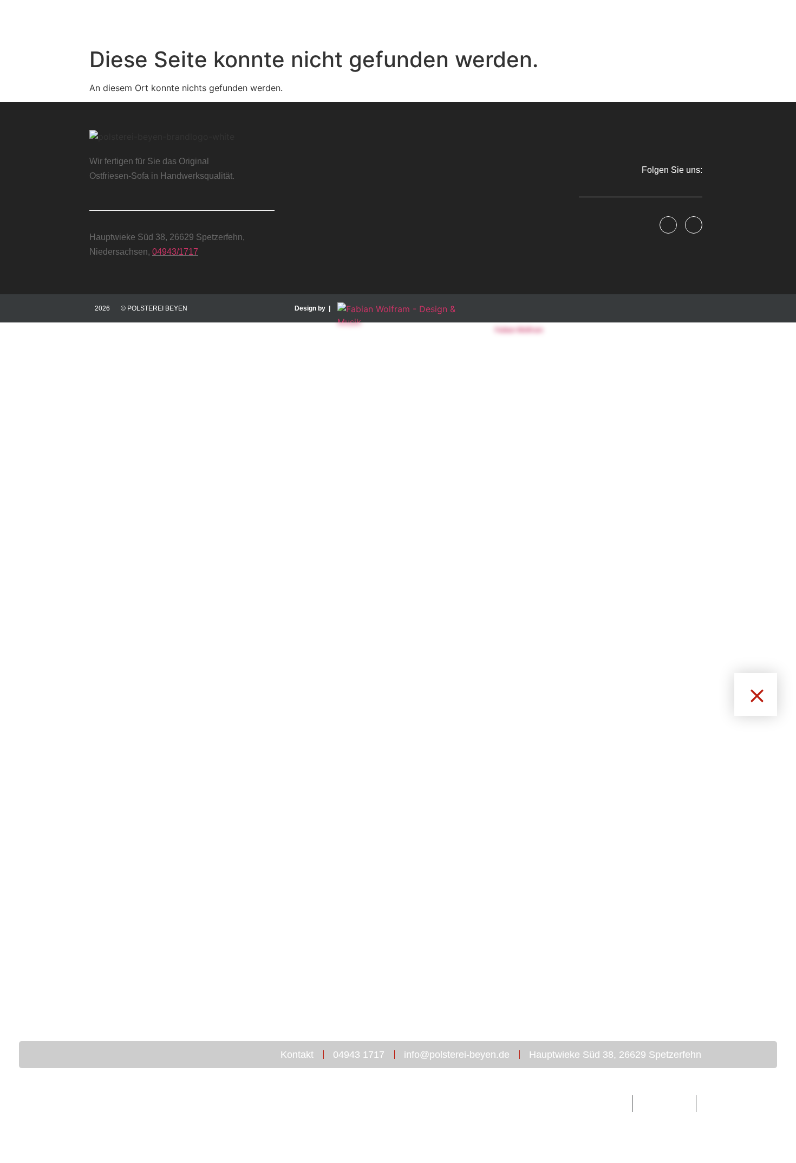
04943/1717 (175, 251)
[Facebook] (668, 225)
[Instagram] (693, 225)
